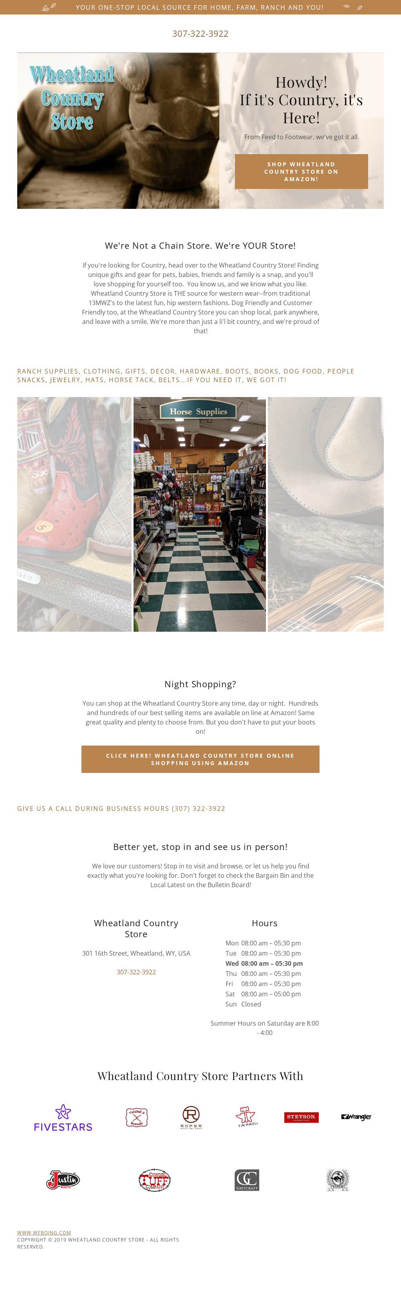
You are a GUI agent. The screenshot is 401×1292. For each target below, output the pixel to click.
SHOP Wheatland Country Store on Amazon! (301, 171)
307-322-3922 (200, 33)
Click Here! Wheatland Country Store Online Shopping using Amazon (200, 759)
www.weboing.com (44, 1232)
